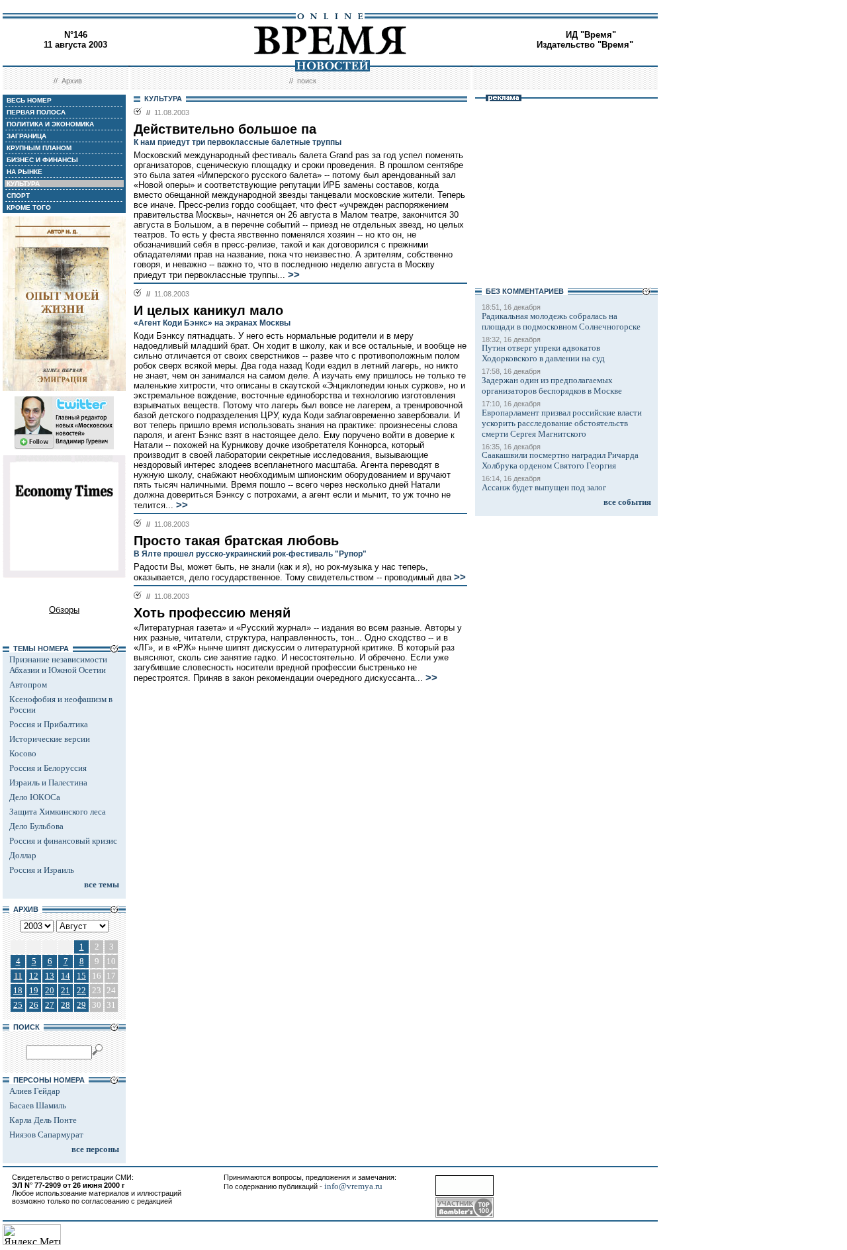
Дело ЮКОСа (34, 797)
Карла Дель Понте (43, 1120)
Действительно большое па (225, 129)
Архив (72, 81)
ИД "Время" (591, 35)
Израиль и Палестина (48, 782)
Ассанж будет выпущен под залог (544, 487)
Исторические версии (49, 739)
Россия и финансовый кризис (63, 841)
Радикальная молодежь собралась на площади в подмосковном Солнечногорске (561, 321)
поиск (306, 81)
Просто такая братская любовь (236, 540)
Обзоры (64, 610)
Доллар (22, 855)
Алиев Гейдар (34, 1091)
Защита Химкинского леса (57, 812)
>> (294, 274)
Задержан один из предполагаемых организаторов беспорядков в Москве (552, 385)
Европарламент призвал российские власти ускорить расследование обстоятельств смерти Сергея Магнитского (562, 423)
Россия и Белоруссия (48, 768)
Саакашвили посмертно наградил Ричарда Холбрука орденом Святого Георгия (560, 460)
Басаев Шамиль (37, 1105)
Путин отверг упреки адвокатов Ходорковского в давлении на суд (543, 353)
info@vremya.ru (353, 1186)
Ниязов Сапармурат (46, 1134)
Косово (22, 753)
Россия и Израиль (41, 870)
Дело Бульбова (36, 826)
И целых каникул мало (208, 310)
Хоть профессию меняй (212, 612)
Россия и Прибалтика (48, 724)
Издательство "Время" (585, 45)
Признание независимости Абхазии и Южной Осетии (58, 664)
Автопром (28, 685)
